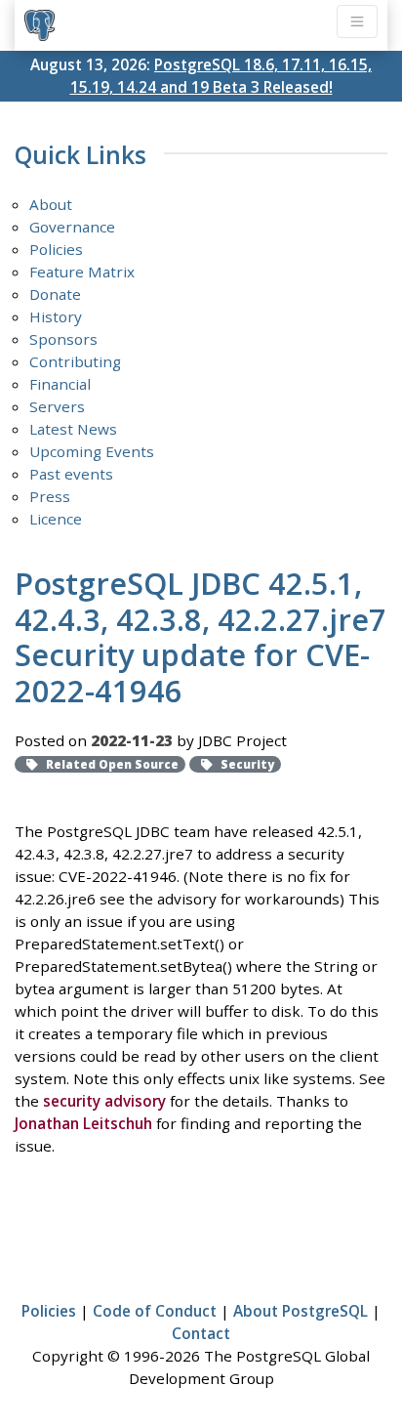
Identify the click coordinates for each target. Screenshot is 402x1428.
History (55, 316)
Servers (57, 406)
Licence (55, 518)
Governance (72, 226)
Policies (56, 249)
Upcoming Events (91, 451)
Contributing (75, 361)
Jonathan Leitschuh (83, 1123)
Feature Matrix (82, 271)
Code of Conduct (155, 1311)
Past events (71, 473)
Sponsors (63, 339)
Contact (201, 1333)
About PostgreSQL (300, 1311)
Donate (55, 294)
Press (49, 496)
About (50, 204)
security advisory (104, 1101)
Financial (60, 384)
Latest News (73, 429)
